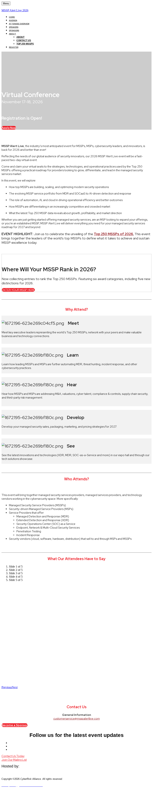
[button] (8, 128)
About (12, 34)
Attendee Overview (19, 24)
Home (12, 17)
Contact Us (23, 40)
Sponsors (14, 30)
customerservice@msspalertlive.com (76, 719)
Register (13, 47)
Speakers (13, 27)
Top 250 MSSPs (25, 43)
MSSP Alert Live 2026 (14, 10)
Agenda (13, 20)
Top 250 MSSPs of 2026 (113, 234)
